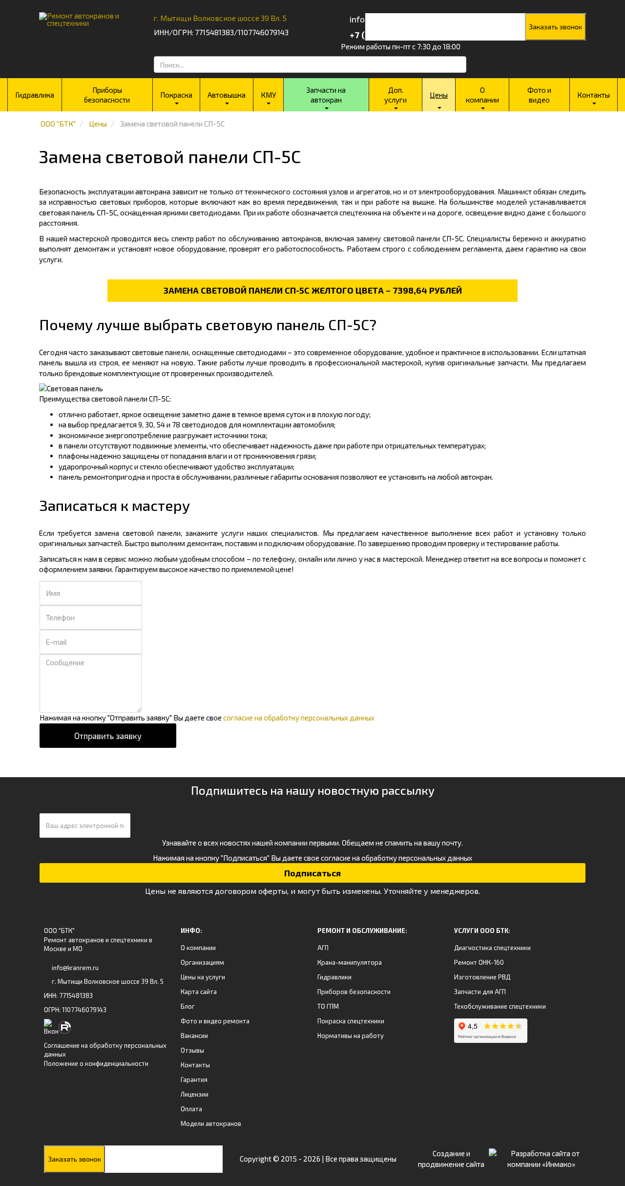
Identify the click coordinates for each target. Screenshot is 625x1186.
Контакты (593, 94)
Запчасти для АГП (480, 991)
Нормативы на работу (350, 1035)
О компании (482, 94)
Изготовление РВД (482, 977)
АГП (323, 948)
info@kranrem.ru (75, 968)
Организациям (202, 962)
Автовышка (227, 94)
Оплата (191, 1109)
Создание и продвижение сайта (451, 1158)
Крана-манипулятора (349, 962)
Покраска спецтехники (350, 1021)
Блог (188, 1006)
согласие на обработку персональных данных (299, 717)
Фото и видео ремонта (215, 1021)
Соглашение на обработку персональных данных (105, 1050)
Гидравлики (334, 977)
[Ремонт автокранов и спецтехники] (84, 16)
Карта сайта (199, 991)
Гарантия (194, 1079)
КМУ (268, 94)
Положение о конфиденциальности (96, 1063)
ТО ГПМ (328, 1006)
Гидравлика (34, 94)
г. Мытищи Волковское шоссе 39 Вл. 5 (220, 17)
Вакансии (194, 1035)
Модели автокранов (211, 1123)
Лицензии (194, 1094)
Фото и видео (539, 94)
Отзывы (192, 1050)
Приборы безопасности (107, 94)
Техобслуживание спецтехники (500, 1006)
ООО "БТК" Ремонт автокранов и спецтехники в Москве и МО (98, 940)
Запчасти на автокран (326, 94)
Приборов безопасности (354, 991)
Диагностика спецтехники (492, 948)
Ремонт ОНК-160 (479, 962)
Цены (439, 94)
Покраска (176, 94)
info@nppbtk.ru (379, 19)
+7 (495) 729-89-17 (387, 34)
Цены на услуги (203, 977)
